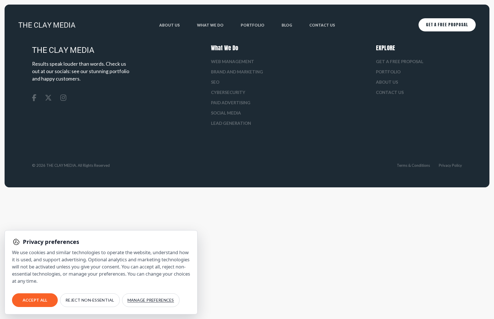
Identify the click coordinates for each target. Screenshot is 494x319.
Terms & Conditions (413, 165)
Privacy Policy (450, 165)
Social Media (226, 112)
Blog (287, 25)
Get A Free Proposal (447, 25)
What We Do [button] (210, 25)
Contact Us (322, 25)
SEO (215, 82)
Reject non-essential (89, 300)
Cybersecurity (228, 92)
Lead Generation (231, 123)
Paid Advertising (230, 102)
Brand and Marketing (237, 71)
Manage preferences (151, 300)
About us (169, 25)
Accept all (35, 300)
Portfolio (252, 25)
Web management (232, 61)
